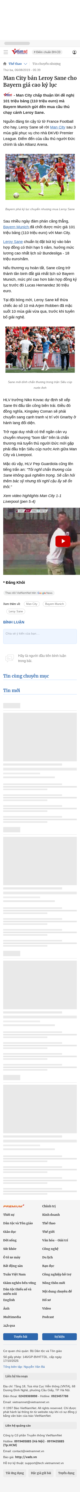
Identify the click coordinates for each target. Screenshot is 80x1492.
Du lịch (47, 1257)
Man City (57, 127)
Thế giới (48, 1232)
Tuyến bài (20, 1337)
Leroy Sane (13, 242)
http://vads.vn (26, 1457)
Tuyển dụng (66, 1473)
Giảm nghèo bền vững (19, 1283)
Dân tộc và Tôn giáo (18, 1223)
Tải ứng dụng (15, 1473)
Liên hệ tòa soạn (16, 1376)
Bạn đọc (48, 1266)
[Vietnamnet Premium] (14, 1208)
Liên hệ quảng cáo (18, 1425)
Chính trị (49, 1206)
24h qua (9, 1325)
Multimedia (12, 1317)
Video (46, 1308)
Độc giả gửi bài (41, 1473)
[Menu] (5, 52)
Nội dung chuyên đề (57, 1291)
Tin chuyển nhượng (46, 63)
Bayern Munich (16, 227)
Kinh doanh (51, 1215)
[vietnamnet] (20, 54)
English (9, 1300)
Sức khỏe (9, 1249)
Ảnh (6, 1308)
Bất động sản (13, 1266)
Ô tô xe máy (11, 1257)
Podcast (48, 1317)
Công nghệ (50, 1249)
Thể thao (15, 63)
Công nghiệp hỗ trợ (56, 1274)
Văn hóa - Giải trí (55, 1240)
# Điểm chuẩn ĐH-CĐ (47, 52)
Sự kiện (59, 1337)
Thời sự (8, 1215)
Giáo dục (9, 1232)
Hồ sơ (46, 1300)
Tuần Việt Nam (14, 1274)
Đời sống (10, 1240)
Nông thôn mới (53, 1283)
